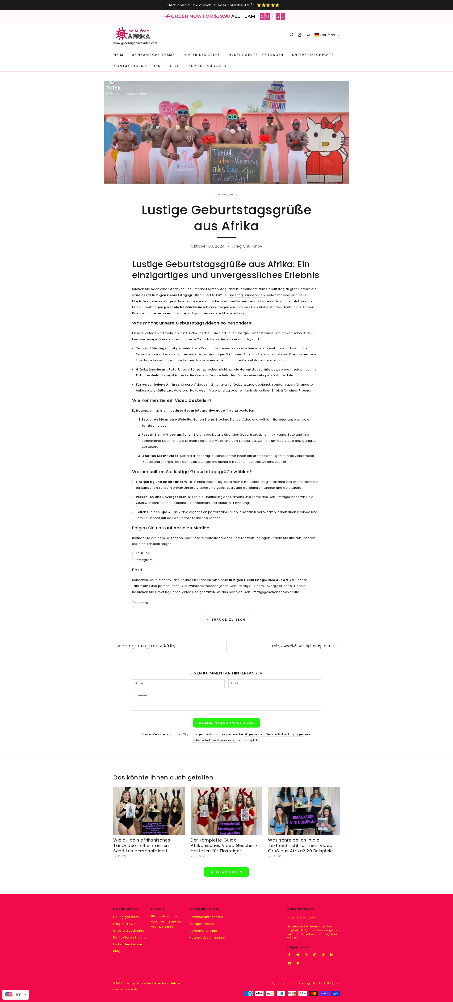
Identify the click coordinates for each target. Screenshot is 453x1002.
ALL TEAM (243, 16)
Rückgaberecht (201, 924)
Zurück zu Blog (228, 619)
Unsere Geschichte (128, 931)
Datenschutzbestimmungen (214, 740)
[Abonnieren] (338, 918)
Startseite (221, 194)
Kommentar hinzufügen (226, 722)
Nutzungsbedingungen (207, 937)
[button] (291, 35)
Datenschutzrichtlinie (206, 917)
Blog (233, 194)
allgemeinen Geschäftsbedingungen (274, 734)
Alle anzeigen (226, 872)
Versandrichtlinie (203, 931)
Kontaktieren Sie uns (130, 937)
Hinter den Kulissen (128, 944)
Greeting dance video (137, 983)
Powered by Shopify (125, 989)
